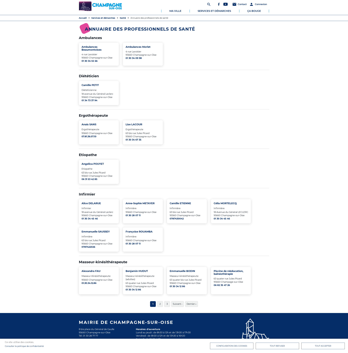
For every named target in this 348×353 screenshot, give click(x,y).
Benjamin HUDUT (137, 271)
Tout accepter (323, 346)
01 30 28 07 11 (133, 215)
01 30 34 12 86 (133, 289)
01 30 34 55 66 (89, 61)
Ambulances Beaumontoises (92, 48)
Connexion (261, 4)
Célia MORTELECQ (225, 203)
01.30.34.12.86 (89, 283)
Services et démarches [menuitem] (214, 11)
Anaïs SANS (89, 124)
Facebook (218, 4)
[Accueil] (100, 4)
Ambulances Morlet (138, 46)
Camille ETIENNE (180, 203)
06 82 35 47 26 (222, 285)
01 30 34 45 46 (90, 218)
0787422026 (88, 247)
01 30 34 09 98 (134, 58)
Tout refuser (277, 346)
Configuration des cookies (231, 346)
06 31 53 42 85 (89, 179)
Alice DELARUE (91, 203)
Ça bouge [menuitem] (254, 11)
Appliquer (208, 4)
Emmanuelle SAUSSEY (96, 231)
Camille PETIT (90, 85)
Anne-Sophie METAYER (140, 203)
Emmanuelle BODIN (182, 271)
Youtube (225, 4)
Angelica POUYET (93, 163)
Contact (242, 4)
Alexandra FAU (91, 271)
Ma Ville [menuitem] (175, 11)
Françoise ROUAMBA (139, 231)
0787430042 (177, 218)
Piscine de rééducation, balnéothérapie (228, 272)
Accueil (83, 18)
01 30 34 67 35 (133, 139)
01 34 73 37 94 (89, 100)
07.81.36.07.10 (89, 136)
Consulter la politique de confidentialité (24, 346)
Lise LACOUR (134, 124)
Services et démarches (103, 18)
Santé (123, 18)
